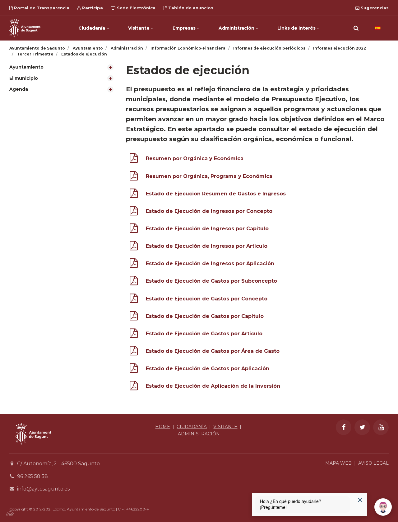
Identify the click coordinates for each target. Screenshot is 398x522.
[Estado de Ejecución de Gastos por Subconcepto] (134, 282)
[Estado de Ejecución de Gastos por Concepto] (134, 299)
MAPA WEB (338, 463)
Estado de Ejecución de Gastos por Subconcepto (211, 281)
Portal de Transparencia (41, 7)
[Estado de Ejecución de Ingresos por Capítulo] (134, 229)
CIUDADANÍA (192, 426)
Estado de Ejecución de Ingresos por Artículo (206, 246)
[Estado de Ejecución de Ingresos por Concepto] (134, 212)
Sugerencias (374, 7)
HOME (162, 426)
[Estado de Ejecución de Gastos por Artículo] (134, 334)
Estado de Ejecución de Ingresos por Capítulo (207, 229)
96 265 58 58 (32, 476)
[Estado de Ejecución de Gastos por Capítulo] (134, 317)
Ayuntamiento (26, 67)
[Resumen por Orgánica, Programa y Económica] (134, 177)
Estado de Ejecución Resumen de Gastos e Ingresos (216, 194)
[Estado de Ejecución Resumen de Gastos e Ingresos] (134, 194)
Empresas (185, 28)
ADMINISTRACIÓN (199, 434)
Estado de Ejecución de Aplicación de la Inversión (213, 386)
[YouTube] (381, 427)
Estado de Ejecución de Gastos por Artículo (204, 334)
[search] (356, 28)
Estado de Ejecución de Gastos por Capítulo (205, 316)
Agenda (18, 89)
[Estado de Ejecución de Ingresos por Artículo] (134, 247)
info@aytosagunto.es (43, 489)
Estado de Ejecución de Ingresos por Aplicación (210, 263)
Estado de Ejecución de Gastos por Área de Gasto (213, 351)
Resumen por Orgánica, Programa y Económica (209, 176)
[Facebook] (343, 427)
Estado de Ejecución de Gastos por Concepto (206, 299)
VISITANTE (225, 426)
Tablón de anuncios (190, 7)
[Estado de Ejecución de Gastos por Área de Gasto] (134, 352)
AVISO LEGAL (373, 463)
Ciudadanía (92, 28)
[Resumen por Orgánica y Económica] (134, 159)
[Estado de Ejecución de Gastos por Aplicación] (134, 369)
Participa (92, 7)
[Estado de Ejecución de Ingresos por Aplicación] (134, 264)
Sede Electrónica (135, 7)
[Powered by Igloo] (9, 513)
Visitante (139, 28)
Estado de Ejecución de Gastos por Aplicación (207, 368)
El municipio (23, 78)
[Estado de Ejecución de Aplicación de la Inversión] (134, 387)
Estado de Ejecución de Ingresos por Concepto (209, 211)
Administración (237, 28)
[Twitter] (362, 427)
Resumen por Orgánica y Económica (194, 158)
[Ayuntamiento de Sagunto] (24, 28)
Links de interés (297, 28)
